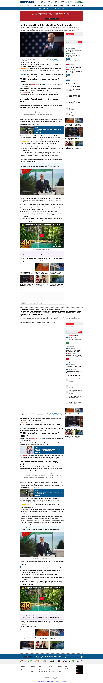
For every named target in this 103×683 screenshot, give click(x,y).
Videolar (61, 5)
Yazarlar (67, 5)
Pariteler (65, 661)
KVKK (54, 681)
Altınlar (50, 666)
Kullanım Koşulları (59, 681)
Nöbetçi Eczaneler (33, 669)
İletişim (42, 681)
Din (51, 8)
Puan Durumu (51, 661)
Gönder (23, 303)
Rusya (35, 626)
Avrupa (44, 8)
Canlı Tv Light (22, 669)
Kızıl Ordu (22, 626)
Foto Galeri (55, 5)
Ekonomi (40, 5)
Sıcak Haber (59, 673)
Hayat (59, 8)
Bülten (48, 8)
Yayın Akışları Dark (33, 668)
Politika (63, 8)
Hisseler (58, 661)
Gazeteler (73, 5)
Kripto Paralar (80, 661)
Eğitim (55, 8)
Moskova (27, 626)
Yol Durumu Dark (23, 668)
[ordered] (34, 303)
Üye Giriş (66, 666)
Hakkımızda (39, 681)
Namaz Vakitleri (28, 661)
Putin (31, 626)
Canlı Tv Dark (32, 666)
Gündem (34, 5)
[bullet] (36, 303)
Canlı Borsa (41, 666)
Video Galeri (59, 668)
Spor (45, 5)
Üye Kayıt (66, 668)
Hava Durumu (43, 661)
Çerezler (51, 681)
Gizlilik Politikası (47, 681)
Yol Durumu (71, 661)
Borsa (21, 661)
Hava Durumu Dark (23, 666)
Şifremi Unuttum (68, 669)
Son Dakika (22, 5)
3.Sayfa (40, 8)
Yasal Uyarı (64, 681)
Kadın (49, 5)
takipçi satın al (32, 673)
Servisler (28, 5)
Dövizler (51, 668)
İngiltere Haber (22, 22)
